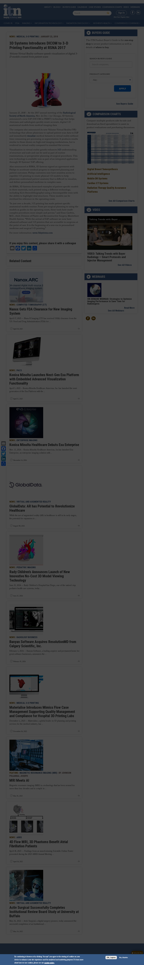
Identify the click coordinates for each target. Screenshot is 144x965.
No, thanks (123, 958)
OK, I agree (111, 958)
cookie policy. (49, 963)
